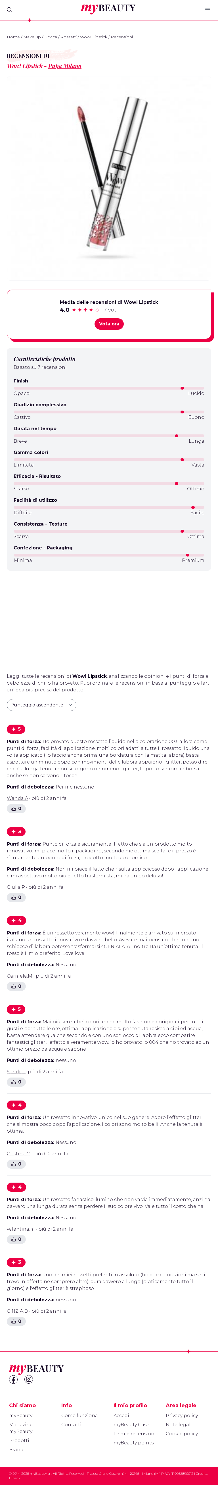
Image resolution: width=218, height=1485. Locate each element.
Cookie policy (182, 1433)
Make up (32, 36)
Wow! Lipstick (93, 36)
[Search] (9, 9)
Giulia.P (16, 887)
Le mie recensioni (135, 1433)
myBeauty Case (131, 1424)
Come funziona (79, 1415)
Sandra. (16, 1071)
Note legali (179, 1424)
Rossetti (68, 36)
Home (13, 36)
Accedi (121, 1415)
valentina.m (21, 1229)
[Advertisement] (109, 619)
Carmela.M (19, 976)
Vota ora (109, 324)
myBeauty (20, 1415)
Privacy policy (182, 1415)
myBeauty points (134, 1443)
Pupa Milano (64, 66)
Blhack (14, 1478)
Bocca (50, 36)
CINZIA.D (17, 1311)
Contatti (71, 1424)
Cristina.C (18, 1153)
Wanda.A (17, 798)
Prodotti (19, 1440)
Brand (16, 1449)
